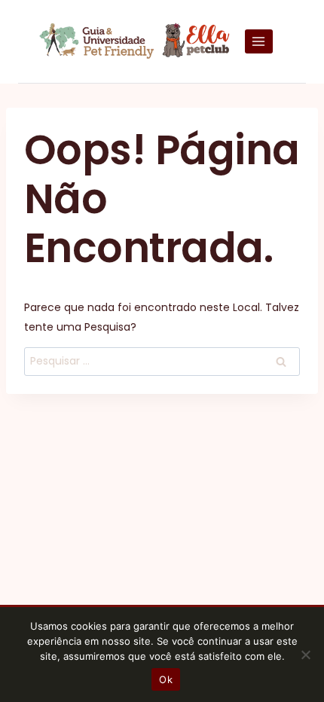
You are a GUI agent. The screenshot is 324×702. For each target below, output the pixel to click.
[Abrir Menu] (259, 41)
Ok (166, 679)
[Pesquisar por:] (162, 360)
